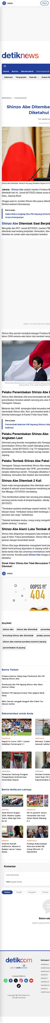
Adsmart (8, 77)
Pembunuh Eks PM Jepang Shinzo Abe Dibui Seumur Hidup (22, 685)
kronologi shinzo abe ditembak (18, 635)
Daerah (33, 77)
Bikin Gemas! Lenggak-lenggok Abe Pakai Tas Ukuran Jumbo (22, 702)
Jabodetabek (27, 71)
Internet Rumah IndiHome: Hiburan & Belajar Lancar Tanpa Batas (11, 848)
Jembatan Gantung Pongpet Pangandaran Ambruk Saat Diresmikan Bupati (15, 777)
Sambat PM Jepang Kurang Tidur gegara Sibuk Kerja (23, 694)
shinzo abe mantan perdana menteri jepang (24, 642)
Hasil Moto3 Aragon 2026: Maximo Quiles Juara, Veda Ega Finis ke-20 (11, 817)
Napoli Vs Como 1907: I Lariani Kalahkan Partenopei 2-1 (15, 742)
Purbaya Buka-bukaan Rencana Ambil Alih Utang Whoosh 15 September (37, 848)
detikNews (7, 98)
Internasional (20, 98)
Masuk (44, 3)
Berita (15, 71)
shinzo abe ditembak (27, 629)
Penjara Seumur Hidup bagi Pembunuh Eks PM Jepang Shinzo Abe (23, 677)
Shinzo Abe (17, 189)
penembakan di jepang (14, 648)
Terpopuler (21, 77)
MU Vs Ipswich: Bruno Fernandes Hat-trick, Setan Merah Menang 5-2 (37, 817)
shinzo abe (8, 629)
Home (6, 71)
